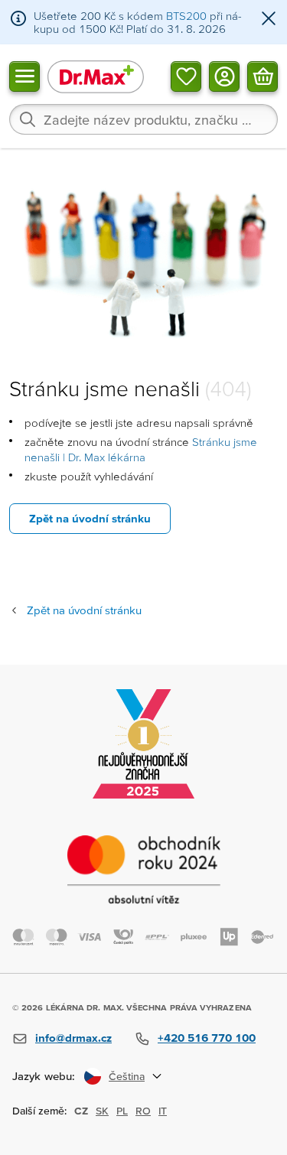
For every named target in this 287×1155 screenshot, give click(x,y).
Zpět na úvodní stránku (90, 518)
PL (122, 1111)
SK (102, 1111)
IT (162, 1111)
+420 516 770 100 (207, 1037)
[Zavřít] (268, 19)
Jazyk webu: (43, 1075)
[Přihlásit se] (224, 75)
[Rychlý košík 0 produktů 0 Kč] (262, 75)
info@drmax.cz (73, 1037)
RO (143, 1111)
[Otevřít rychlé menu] (24, 75)
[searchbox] (143, 119)
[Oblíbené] (186, 75)
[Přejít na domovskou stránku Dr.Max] (95, 76)
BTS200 (186, 15)
